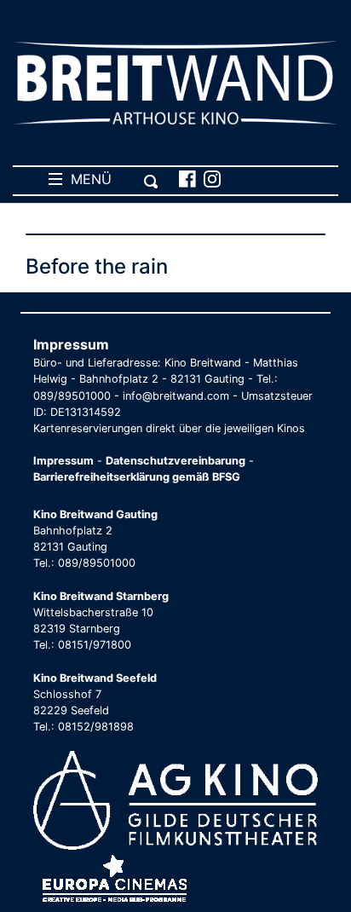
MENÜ (87, 179)
